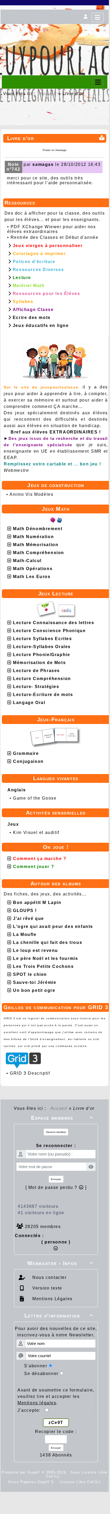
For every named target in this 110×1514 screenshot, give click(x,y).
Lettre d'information (58, 1316)
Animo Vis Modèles (31, 494)
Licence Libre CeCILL (79, 1482)
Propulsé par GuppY (22, 1472)
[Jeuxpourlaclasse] (55, 32)
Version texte (46, 1288)
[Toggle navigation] (97, 82)
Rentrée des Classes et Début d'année (55, 237)
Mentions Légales (52, 1298)
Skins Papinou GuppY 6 (32, 1482)
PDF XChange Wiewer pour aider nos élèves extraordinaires (51, 229)
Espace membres (62, 1118)
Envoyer (56, 1179)
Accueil (48, 93)
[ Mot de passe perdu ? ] (56, 1187)
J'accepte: (31, 1410)
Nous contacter (49, 1277)
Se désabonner (41, 1373)
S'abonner (35, 1366)
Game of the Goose (34, 798)
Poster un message (55, 150)
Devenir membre (56, 1132)
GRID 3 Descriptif (30, 1073)
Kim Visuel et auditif (36, 832)
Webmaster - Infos (60, 1263)
